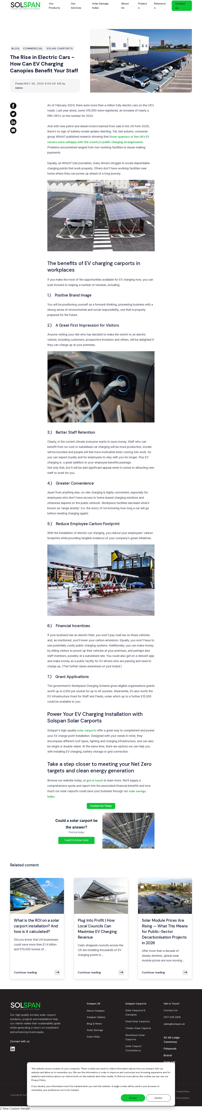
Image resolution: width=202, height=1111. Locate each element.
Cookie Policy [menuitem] (182, 1091)
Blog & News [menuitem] (94, 1023)
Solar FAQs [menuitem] (93, 1036)
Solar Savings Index (100, 5)
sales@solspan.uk (174, 1024)
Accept (133, 1097)
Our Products (54, 5)
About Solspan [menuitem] (96, 1010)
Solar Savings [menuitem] (95, 1030)
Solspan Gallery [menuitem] (96, 1017)
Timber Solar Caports (138, 1028)
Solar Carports (59, 48)
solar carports (86, 730)
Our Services (76, 5)
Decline (158, 1097)
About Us (125, 5)
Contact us (180, 5)
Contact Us (171, 1010)
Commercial (33, 48)
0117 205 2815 (172, 1017)
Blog (16, 48)
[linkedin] (12, 1048)
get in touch (95, 780)
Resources (160, 5)
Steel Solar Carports (137, 1021)
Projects (142, 5)
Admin (19, 88)
